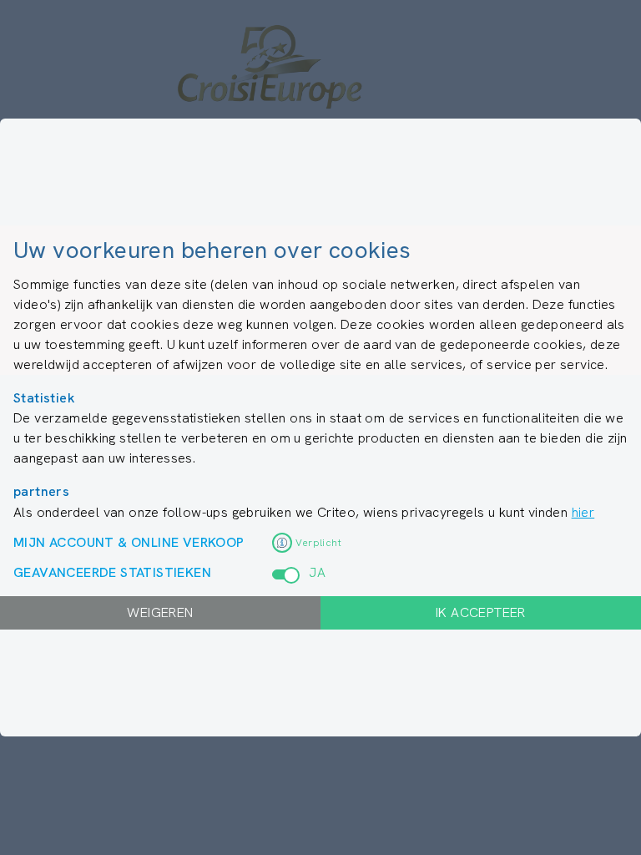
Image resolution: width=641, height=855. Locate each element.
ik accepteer (481, 612)
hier (583, 512)
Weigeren (160, 612)
